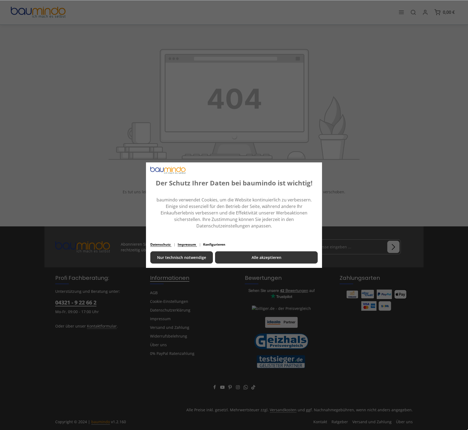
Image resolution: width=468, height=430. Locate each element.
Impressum (187, 244)
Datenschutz (160, 244)
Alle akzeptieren (266, 257)
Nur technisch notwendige (181, 257)
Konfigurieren (214, 244)
